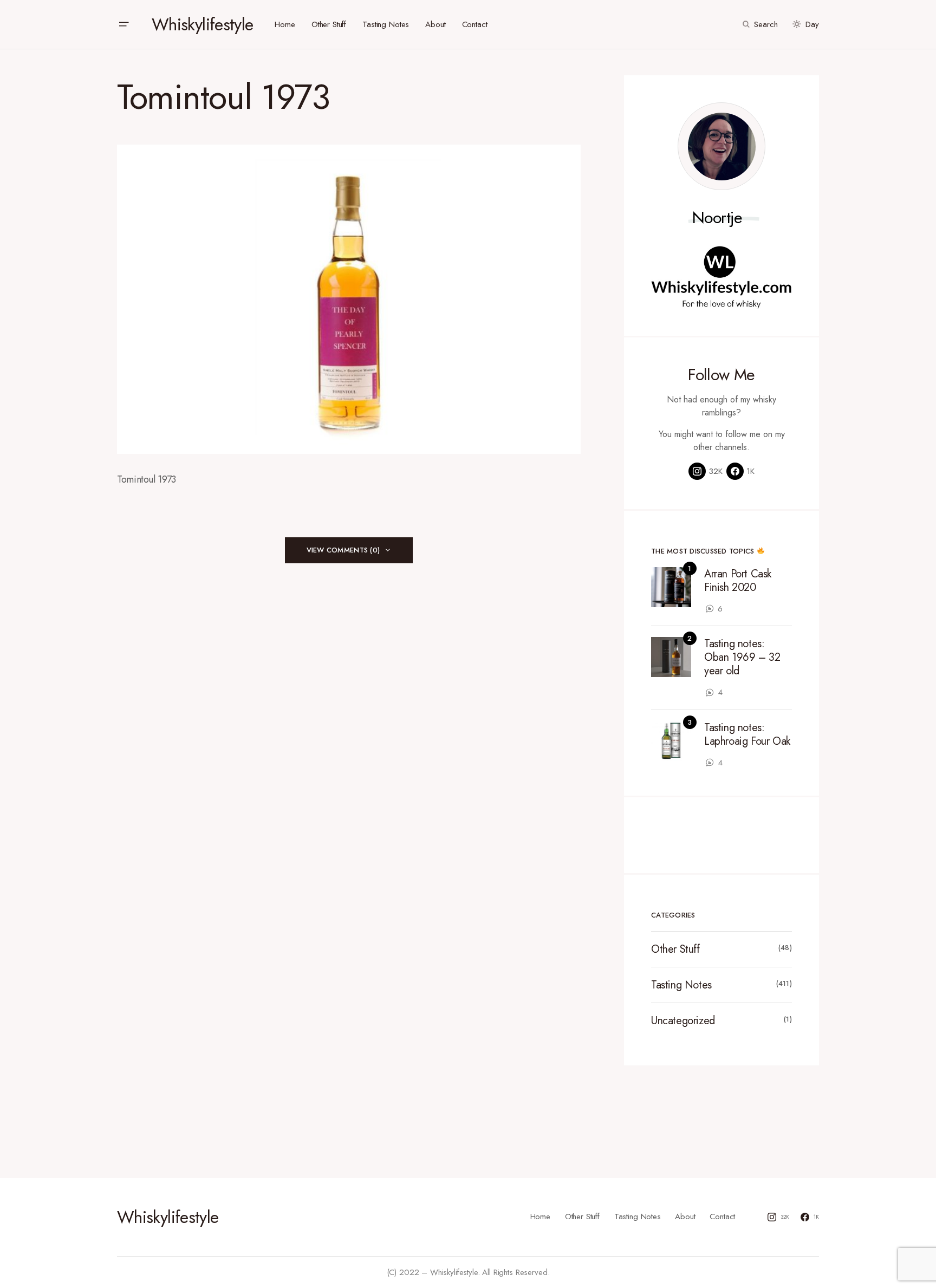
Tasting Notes (681, 985)
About (685, 1216)
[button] (123, 24)
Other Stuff (675, 949)
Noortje (717, 217)
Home (540, 1216)
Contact (722, 1216)
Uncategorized (683, 1020)
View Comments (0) (343, 550)
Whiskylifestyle (202, 24)
